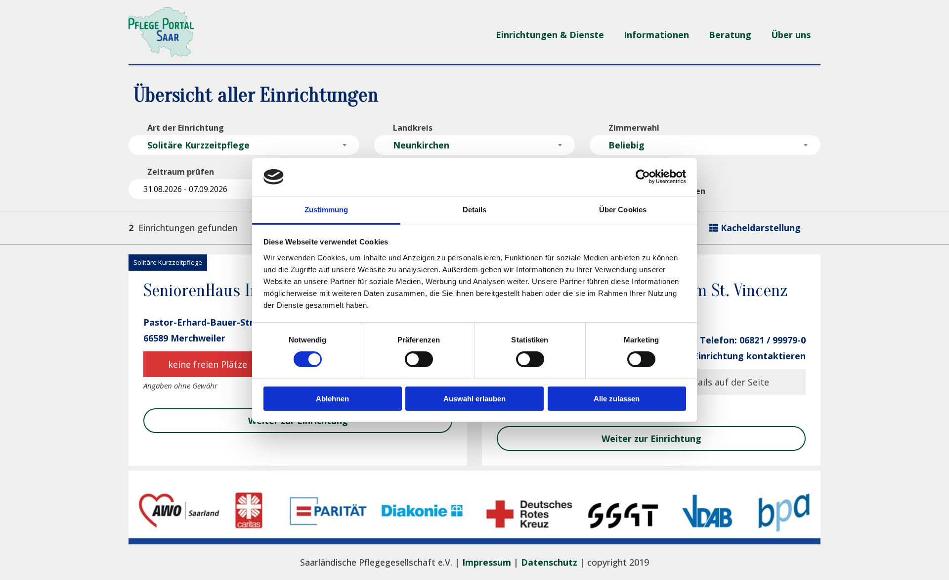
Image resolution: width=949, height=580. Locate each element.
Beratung (730, 35)
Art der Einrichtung (185, 127)
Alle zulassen (617, 398)
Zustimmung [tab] (326, 209)
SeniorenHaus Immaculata (236, 290)
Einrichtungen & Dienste (550, 35)
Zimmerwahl (633, 127)
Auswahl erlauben (474, 398)
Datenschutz (549, 562)
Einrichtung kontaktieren (749, 356)
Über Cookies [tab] (623, 209)
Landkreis (412, 127)
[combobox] (244, 145)
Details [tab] (475, 209)
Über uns (791, 35)
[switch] (419, 359)
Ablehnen (332, 398)
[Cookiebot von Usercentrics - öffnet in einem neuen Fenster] (643, 176)
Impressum (486, 562)
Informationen (656, 35)
